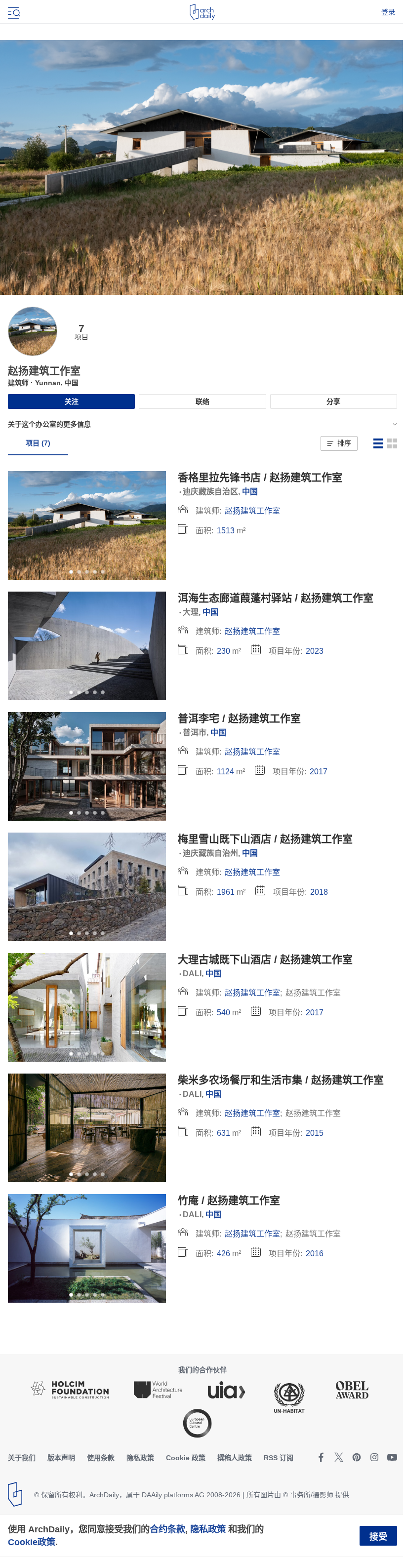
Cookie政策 (31, 1542)
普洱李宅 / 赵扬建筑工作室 (239, 718)
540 (223, 1012)
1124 (225, 771)
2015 (315, 1133)
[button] (339, 443)
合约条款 (167, 1529)
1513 (226, 530)
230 (223, 651)
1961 (226, 892)
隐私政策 (208, 1529)
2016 (315, 1253)
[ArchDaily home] (202, 12)
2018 (319, 892)
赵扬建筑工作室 (252, 511)
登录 (388, 11)
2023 (315, 651)
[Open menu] (13, 12)
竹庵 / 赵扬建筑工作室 (229, 1200)
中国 (250, 491)
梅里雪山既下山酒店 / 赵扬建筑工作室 (265, 838)
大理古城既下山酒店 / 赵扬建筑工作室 (265, 959)
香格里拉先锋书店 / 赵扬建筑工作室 (260, 477)
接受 (378, 1537)
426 (223, 1253)
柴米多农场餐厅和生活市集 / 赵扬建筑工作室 (281, 1079)
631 (223, 1133)
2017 (318, 771)
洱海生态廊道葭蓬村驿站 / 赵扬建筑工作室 (275, 597)
